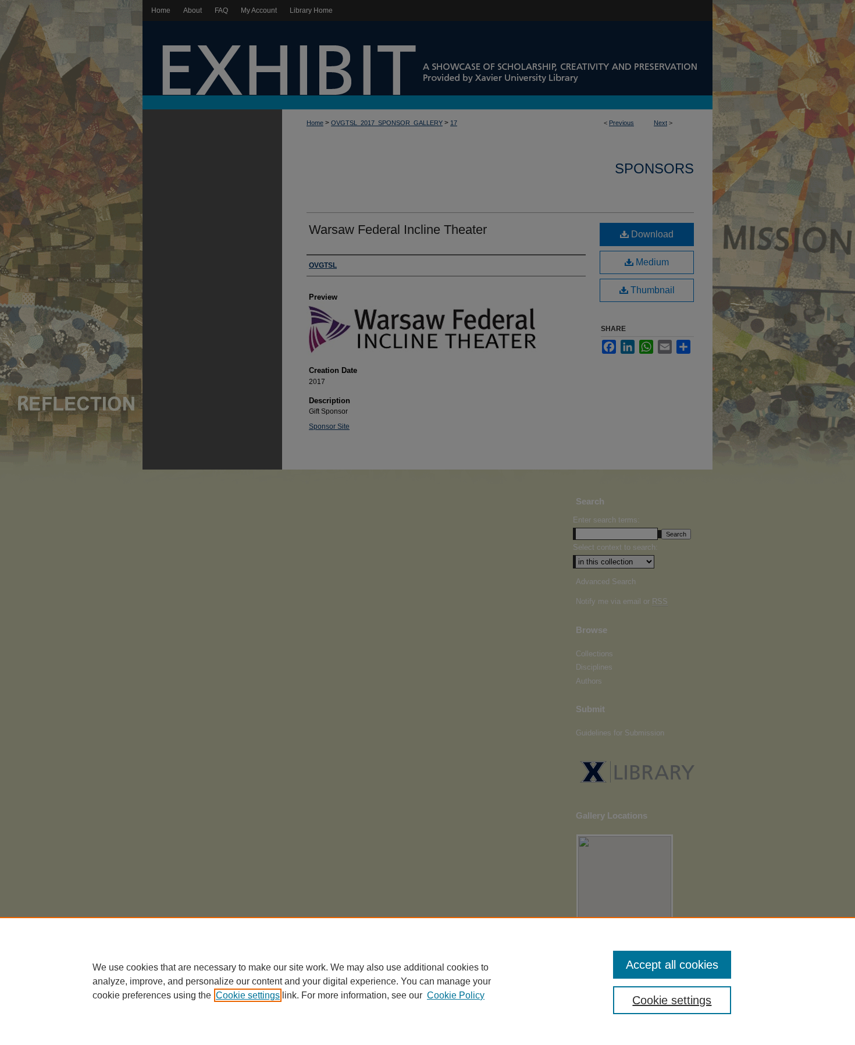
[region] (427, 981)
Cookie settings (248, 995)
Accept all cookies (672, 964)
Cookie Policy (455, 995)
